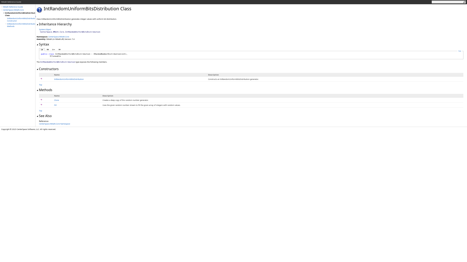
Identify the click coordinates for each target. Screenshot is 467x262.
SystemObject (45, 29)
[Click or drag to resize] (35, 16)
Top (40, 84)
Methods (45, 90)
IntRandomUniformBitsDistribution (69, 79)
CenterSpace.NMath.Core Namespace (54, 124)
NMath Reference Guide (13, 7)
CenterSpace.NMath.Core (13, 10)
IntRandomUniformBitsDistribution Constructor (21, 19)
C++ (53, 50)
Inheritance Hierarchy (55, 24)
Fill (55, 105)
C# (42, 50)
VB (48, 50)
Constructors (49, 69)
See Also (45, 116)
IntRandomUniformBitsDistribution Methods (21, 25)
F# (59, 50)
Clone (56, 100)
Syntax (44, 44)
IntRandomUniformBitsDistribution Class (20, 14)
